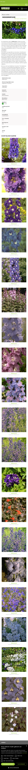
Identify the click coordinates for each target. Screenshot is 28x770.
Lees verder (24, 753)
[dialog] (14, 757)
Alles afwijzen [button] (21, 764)
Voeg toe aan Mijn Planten (21, 18)
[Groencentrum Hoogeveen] (5, 8)
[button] (14, 767)
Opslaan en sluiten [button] (8, 764)
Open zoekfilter (6, 14)
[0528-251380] (26, 5)
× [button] (26, 745)
